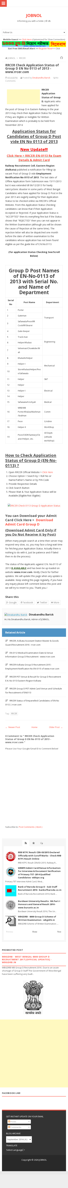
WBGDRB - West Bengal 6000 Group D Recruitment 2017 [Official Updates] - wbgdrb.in (27, 959)
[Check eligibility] (34, 505)
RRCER (14, 713)
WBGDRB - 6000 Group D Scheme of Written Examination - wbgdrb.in (37, 918)
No (57, 77)
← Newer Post (12, 727)
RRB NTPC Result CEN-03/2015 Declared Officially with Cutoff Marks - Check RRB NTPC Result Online (39, 855)
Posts (13, 1121)
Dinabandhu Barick (41, 614)
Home (34, 727)
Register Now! (45, 48)
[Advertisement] (23, 96)
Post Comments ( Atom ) (30, 826)
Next (59, 932)
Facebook (27, 602)
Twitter (43, 602)
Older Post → (56, 727)
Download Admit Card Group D (29, 522)
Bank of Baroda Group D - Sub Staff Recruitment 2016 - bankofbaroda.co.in (39, 888)
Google (12, 602)
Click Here (27, 39)
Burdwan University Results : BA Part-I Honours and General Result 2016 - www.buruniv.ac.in (39, 904)
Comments (15, 1127)
